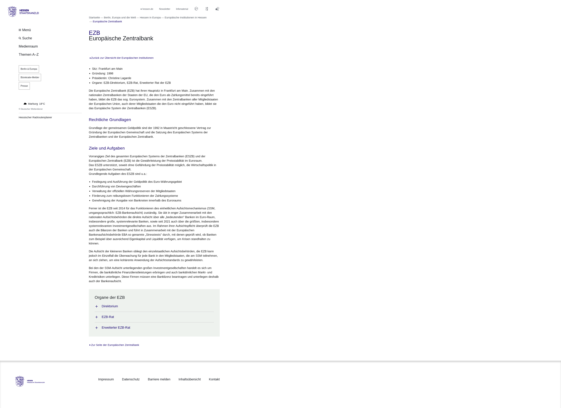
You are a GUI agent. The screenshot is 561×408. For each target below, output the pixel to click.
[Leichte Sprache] (196, 8)
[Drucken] (114, 46)
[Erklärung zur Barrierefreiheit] (217, 8)
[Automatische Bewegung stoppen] (20, 103)
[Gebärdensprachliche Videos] (207, 8)
